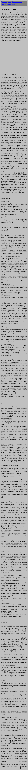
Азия (9, 2)
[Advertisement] (14, 58)
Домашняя (4, 2)
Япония (3, 4)
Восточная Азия (17, 2)
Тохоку (9, 4)
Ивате (13, 4)
